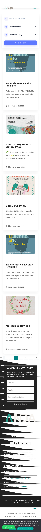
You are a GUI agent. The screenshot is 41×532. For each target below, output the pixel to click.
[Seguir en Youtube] (24, 443)
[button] (8, 527)
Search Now (20, 43)
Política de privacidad (25, 529)
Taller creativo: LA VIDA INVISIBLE (19, 265)
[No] (38, 525)
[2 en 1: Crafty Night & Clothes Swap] (20, 124)
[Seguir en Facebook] (12, 443)
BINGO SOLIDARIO (16, 205)
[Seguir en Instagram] (20, 443)
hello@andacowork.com (20, 478)
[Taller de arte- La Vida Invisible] (20, 63)
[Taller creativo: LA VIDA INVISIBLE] (20, 244)
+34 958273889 (21, 487)
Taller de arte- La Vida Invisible (19, 84)
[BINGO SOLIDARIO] (20, 185)
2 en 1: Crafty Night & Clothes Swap (18, 145)
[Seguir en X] (16, 443)
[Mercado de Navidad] (20, 305)
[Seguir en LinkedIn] (29, 443)
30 (36, 358)
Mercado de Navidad (18, 325)
